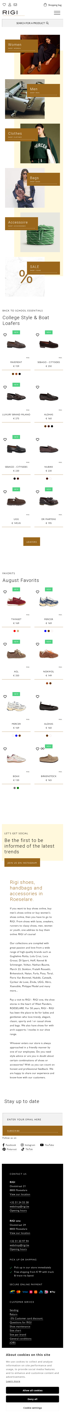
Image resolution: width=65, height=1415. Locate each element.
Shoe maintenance (20, 1326)
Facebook (11, 1144)
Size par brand (18, 1334)
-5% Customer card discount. (26, 1318)
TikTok (29, 1149)
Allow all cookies (32, 1390)
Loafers (32, 541)
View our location (20, 1194)
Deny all (32, 1399)
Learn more (13, 1381)
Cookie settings (32, 1407)
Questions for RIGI (21, 1322)
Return (14, 1314)
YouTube (49, 1144)
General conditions (21, 1338)
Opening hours (18, 1210)
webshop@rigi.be (19, 1206)
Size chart (15, 1330)
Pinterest (12, 1149)
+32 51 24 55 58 (19, 1202)
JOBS (13, 1342)
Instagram (30, 1144)
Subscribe (13, 1130)
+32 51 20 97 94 (19, 1241)
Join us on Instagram (22, 862)
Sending (14, 1310)
